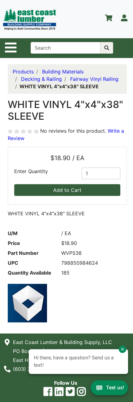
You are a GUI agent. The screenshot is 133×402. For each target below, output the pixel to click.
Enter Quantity (31, 171)
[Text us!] (109, 389)
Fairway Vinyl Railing (94, 79)
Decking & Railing (41, 79)
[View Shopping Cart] (108, 19)
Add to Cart (67, 190)
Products (23, 71)
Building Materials (63, 71)
